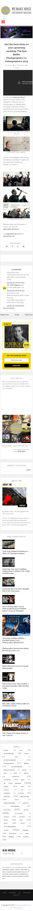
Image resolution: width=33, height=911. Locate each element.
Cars (21, 750)
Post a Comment (8, 308)
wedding (11, 836)
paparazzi (26, 803)
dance (23, 779)
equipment (18, 783)
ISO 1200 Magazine (13, 285)
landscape (7, 796)
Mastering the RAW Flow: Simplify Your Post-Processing (15, 590)
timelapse (26, 830)
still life (22, 823)
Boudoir (6, 750)
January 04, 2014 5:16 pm (15, 283)
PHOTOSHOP (26, 892)
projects (6, 817)
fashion (6, 786)
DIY (19, 892)
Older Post (29, 315)
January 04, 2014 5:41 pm (15, 291)
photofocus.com (8, 236)
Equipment (12, 892)
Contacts (16, 895)
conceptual (7, 779)
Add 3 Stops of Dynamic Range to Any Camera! (15, 734)
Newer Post (4, 315)
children (26, 773)
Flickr (16, 757)
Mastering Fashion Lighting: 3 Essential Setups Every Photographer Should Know (14, 640)
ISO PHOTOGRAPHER (10, 760)
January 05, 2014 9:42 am (15, 306)
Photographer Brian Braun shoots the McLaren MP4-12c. (15, 649)
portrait (26, 810)
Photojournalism (9, 763)
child (15, 773)
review (6, 820)
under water (12, 833)
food (22, 786)
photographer (15, 806)
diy (5, 783)
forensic (6, 790)
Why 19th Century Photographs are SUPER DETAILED (15, 705)
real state (22, 817)
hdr (22, 790)
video (27, 833)
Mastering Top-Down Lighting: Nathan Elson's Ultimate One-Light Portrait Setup (16, 571)
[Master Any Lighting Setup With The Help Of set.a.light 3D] (16, 32)
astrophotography (16, 766)
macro (17, 799)
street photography (10, 826)
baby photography (9, 770)
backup (24, 770)
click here (21, 451)
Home (17, 315)
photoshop (7, 810)
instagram (7, 793)
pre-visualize (19, 813)
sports (6, 823)
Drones (26, 753)
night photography (9, 803)
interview (21, 793)
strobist (6, 830)
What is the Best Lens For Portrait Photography (15, 667)
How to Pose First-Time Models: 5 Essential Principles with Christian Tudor (15, 686)
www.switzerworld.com (11, 229)
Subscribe (16, 365)
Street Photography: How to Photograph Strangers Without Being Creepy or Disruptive (14, 608)
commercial (15, 776)
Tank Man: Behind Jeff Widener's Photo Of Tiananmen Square (15, 552)
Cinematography (9, 753)
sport (21, 820)
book (5, 773)
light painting (25, 796)
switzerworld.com (19, 97)
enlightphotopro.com (13, 234)
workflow (26, 836)
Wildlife (26, 763)
